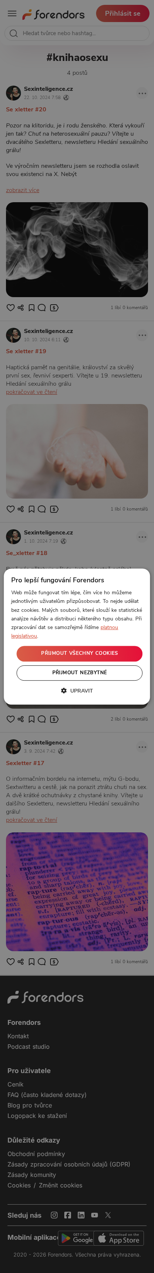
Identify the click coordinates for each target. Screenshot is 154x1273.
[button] (77, 690)
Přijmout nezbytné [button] (79, 672)
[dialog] (77, 636)
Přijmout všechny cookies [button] (79, 653)
